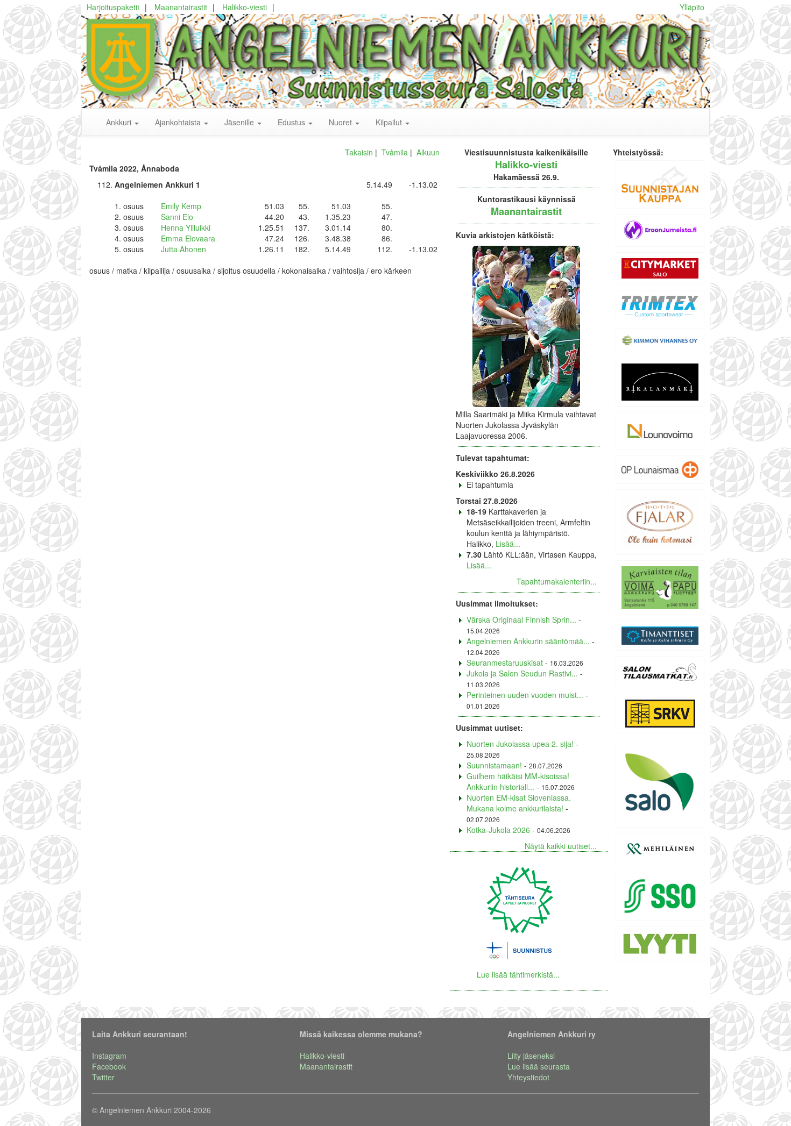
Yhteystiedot (528, 1077)
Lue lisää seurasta (538, 1066)
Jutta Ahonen (183, 249)
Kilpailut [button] (390, 122)
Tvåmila (395, 152)
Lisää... (508, 543)
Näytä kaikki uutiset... (561, 845)
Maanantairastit (180, 7)
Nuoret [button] (341, 122)
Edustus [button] (292, 122)
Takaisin (359, 152)
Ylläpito (692, 7)
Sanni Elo (177, 216)
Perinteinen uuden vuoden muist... (525, 694)
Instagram (109, 1055)
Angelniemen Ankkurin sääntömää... (528, 641)
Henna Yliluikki (185, 227)
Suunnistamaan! (494, 765)
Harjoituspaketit (113, 7)
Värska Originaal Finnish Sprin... (521, 619)
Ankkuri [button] (119, 122)
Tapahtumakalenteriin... (557, 581)
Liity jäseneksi (531, 1055)
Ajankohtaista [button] (179, 122)
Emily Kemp (181, 206)
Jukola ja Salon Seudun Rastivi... (522, 673)
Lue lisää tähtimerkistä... (518, 974)
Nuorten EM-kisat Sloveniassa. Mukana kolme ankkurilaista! (519, 803)
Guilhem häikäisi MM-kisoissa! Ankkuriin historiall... (518, 781)
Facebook (109, 1066)
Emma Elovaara (188, 238)
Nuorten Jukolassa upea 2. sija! (520, 743)
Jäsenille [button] (240, 122)
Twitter (103, 1077)
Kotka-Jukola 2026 (498, 829)
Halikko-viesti (244, 7)
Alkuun (428, 152)
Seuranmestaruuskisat (505, 662)
